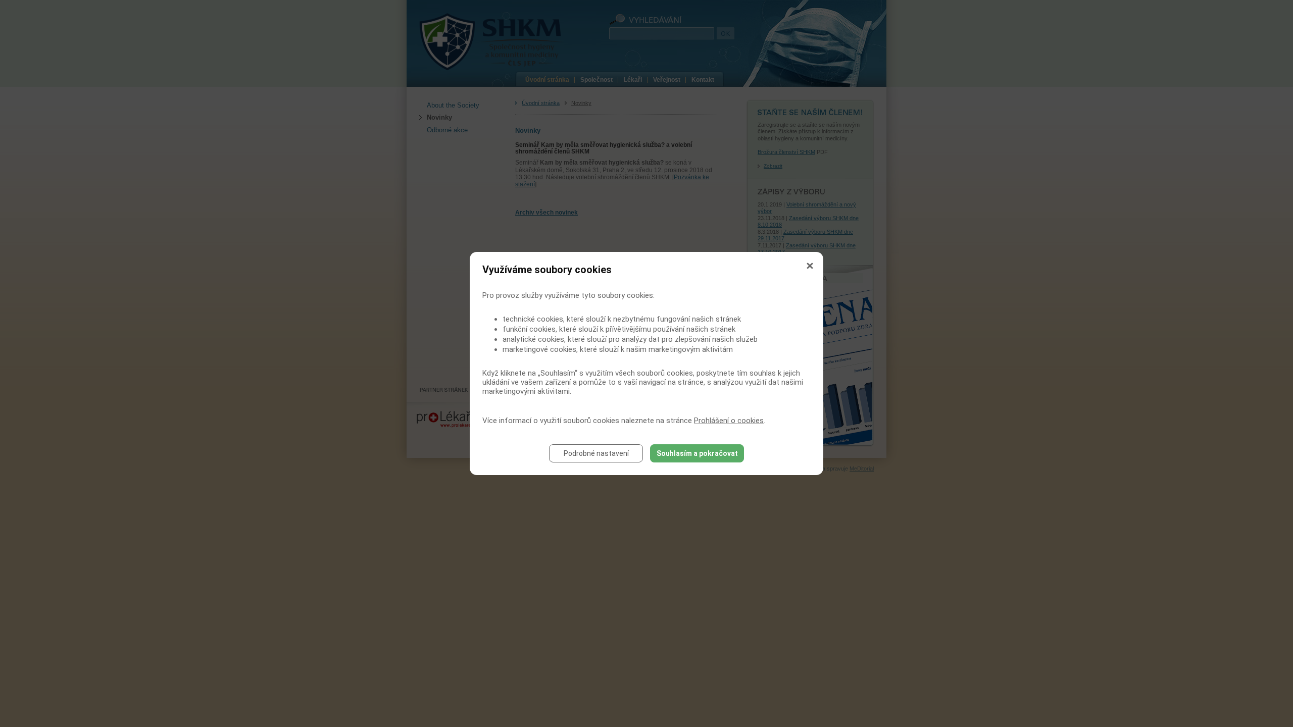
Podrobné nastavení (596, 453)
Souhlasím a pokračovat (697, 453)
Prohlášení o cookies (729, 420)
